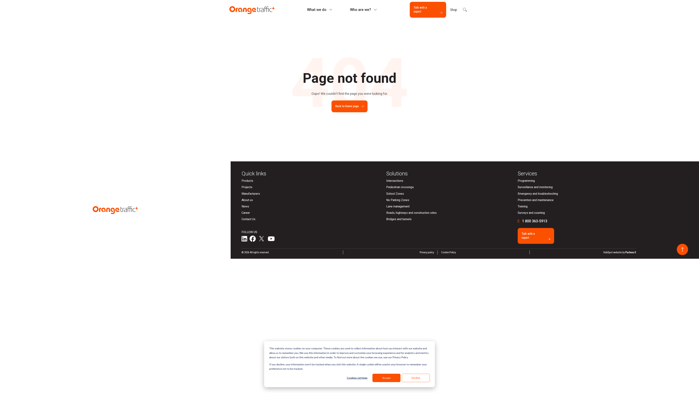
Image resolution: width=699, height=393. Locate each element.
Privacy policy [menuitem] (427, 252)
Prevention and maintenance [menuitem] (536, 200)
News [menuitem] (245, 206)
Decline (416, 377)
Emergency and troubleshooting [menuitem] (538, 193)
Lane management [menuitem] (398, 206)
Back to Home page (347, 106)
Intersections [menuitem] (394, 180)
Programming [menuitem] (526, 180)
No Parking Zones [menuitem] (397, 200)
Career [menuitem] (246, 213)
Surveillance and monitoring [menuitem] (535, 187)
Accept (386, 377)
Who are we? (360, 9)
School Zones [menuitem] (395, 193)
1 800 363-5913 (534, 221)
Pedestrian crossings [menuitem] (400, 187)
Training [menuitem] (523, 206)
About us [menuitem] (247, 200)
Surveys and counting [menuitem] (531, 213)
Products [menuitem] (247, 180)
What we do (316, 9)
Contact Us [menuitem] (248, 219)
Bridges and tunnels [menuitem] (399, 219)
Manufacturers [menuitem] (251, 193)
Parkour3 (630, 252)
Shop (453, 10)
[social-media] (244, 239)
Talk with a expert (420, 9)
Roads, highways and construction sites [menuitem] (411, 213)
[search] (464, 10)
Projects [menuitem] (247, 187)
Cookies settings (357, 377)
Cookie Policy (448, 252)
